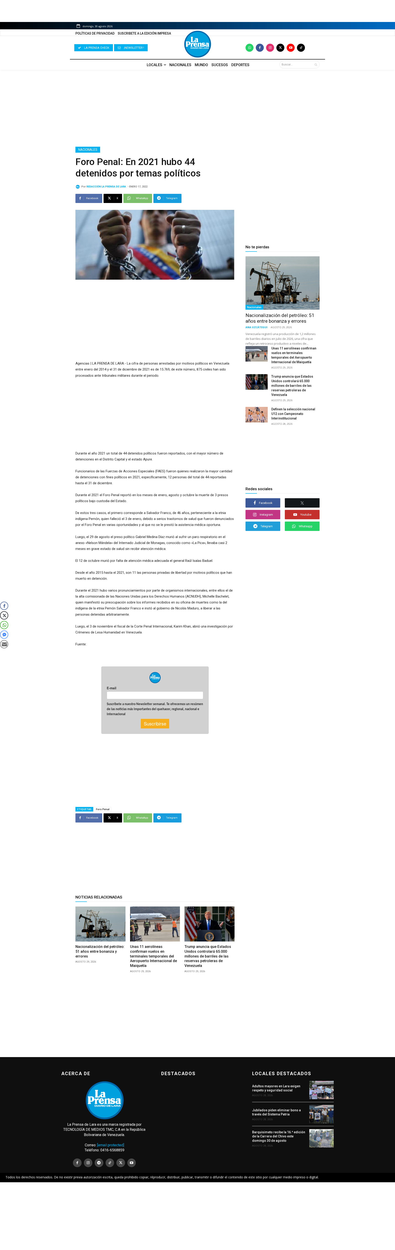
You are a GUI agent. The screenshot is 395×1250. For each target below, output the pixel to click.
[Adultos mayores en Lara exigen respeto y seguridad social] (321, 1090)
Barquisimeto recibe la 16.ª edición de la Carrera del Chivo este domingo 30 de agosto (278, 1136)
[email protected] (110, 1145)
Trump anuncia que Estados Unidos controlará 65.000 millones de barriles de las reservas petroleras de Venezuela (207, 956)
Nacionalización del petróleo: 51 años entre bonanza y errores (100, 951)
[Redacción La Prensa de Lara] (78, 186)
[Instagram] (270, 48)
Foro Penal (102, 809)
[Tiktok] (301, 48)
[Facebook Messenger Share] (4, 634)
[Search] (315, 64)
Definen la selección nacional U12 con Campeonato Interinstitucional (293, 413)
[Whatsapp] (250, 48)
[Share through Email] (4, 644)
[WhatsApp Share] (4, 625)
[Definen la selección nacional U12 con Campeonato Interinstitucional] (257, 414)
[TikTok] (110, 1162)
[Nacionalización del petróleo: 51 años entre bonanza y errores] (100, 924)
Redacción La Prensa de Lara (106, 186)
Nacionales (87, 150)
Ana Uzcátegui (256, 327)
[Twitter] (280, 48)
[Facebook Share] (4, 606)
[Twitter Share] (4, 615)
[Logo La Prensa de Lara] (197, 44)
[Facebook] (260, 48)
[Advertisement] (197, 108)
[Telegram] (99, 1162)
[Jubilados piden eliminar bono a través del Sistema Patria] (321, 1114)
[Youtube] (291, 48)
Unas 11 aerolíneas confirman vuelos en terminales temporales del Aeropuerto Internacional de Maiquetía (153, 956)
